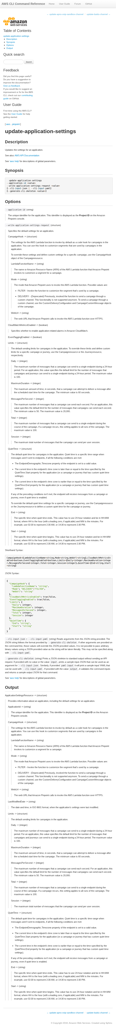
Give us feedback (11, 86)
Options (10, 45)
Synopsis (10, 42)
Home (52, 4)
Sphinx (109, 1023)
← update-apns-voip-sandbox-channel (65, 14)
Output (9, 48)
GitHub (88, 4)
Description (11, 39)
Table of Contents (17, 31)
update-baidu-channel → (98, 14)
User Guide (64, 4)
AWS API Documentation (27, 155)
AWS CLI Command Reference (23, 3)
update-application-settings (16, 36)
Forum (77, 4)
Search (29, 62)
